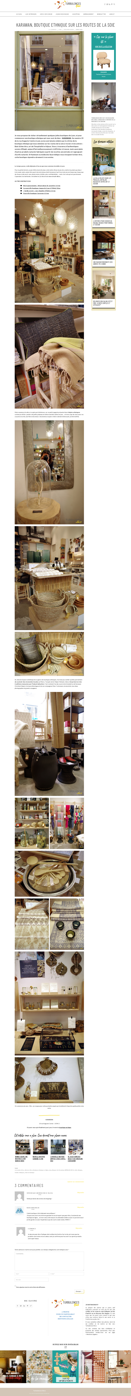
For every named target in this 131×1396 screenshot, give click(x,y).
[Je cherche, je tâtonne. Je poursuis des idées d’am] (13, 1366)
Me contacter (65, 1316)
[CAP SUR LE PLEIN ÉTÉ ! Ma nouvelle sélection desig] (65, 1366)
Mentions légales (65, 1319)
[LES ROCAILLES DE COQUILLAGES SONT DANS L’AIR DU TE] (39, 1366)
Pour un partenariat (65, 1314)
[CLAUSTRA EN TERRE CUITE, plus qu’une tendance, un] (92, 1366)
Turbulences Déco (39, 1390)
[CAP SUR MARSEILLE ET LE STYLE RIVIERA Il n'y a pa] (118, 1366)
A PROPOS (65, 1312)
